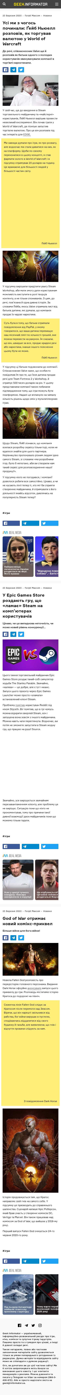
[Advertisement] (30, 207)
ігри (7, 513)
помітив (20, 705)
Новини (47, 15)
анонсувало (34, 988)
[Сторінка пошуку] (4, 4)
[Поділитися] (5, 69)
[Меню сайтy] (56, 4)
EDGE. (27, 134)
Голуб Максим (32, 15)
